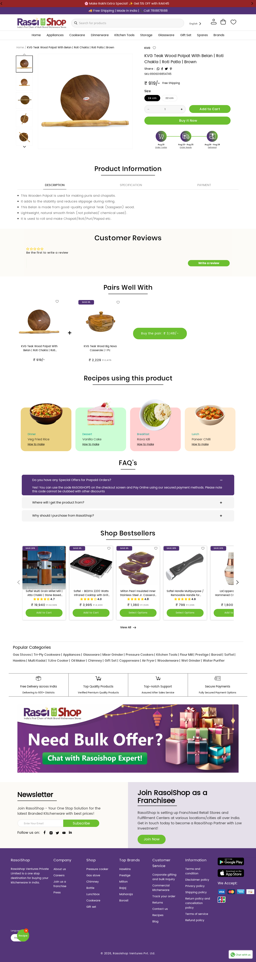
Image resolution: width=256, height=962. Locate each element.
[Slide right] (24, 146)
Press (57, 892)
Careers (58, 875)
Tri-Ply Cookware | (48, 654)
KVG (147, 48)
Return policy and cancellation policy (197, 903)
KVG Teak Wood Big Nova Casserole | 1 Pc (100, 349)
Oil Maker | (79, 660)
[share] (158, 68)
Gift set (91, 907)
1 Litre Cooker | (59, 660)
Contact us (160, 909)
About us (59, 869)
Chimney (92, 881)
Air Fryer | (149, 660)
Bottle (90, 888)
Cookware (93, 900)
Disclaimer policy (197, 880)
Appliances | (72, 654)
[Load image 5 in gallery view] (24, 137)
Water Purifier (214, 660)
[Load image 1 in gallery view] (24, 64)
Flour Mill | (187, 654)
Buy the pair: (160, 333)
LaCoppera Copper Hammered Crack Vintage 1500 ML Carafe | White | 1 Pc (232, 593)
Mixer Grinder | (113, 654)
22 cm (171, 98)
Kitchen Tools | (167, 654)
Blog (155, 921)
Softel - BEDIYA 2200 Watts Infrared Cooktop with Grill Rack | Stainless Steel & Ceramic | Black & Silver (91, 593)
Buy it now (187, 121)
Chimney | (95, 660)
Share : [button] (149, 69)
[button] (223, 22)
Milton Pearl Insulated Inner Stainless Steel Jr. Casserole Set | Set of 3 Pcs (138, 593)
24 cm (152, 98)
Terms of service (196, 914)
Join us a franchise (59, 884)
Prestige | (202, 654)
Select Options (138, 613)
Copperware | (130, 660)
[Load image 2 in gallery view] (24, 82)
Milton (123, 881)
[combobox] (127, 23)
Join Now (152, 839)
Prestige (124, 875)
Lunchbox (93, 894)
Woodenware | (168, 660)
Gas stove (93, 875)
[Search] (75, 23)
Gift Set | (111, 660)
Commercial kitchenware (161, 887)
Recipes (157, 915)
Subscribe (81, 823)
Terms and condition (192, 871)
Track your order (163, 896)
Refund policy (194, 920)
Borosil (123, 900)
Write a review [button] (208, 263)
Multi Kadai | (37, 660)
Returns (157, 902)
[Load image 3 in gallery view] (24, 100)
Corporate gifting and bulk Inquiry (164, 877)
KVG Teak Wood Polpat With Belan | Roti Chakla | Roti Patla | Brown (39, 349)
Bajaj (122, 888)
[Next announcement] (252, 3)
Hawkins (125, 869)
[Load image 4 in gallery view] (24, 118)
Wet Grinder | (191, 660)
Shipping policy (196, 892)
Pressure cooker (97, 869)
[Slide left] (24, 54)
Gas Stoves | (22, 654)
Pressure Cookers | (140, 654)
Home (20, 48)
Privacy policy (195, 886)
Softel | (229, 654)
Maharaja (126, 894)
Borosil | (217, 654)
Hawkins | (20, 660)
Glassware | (92, 654)
